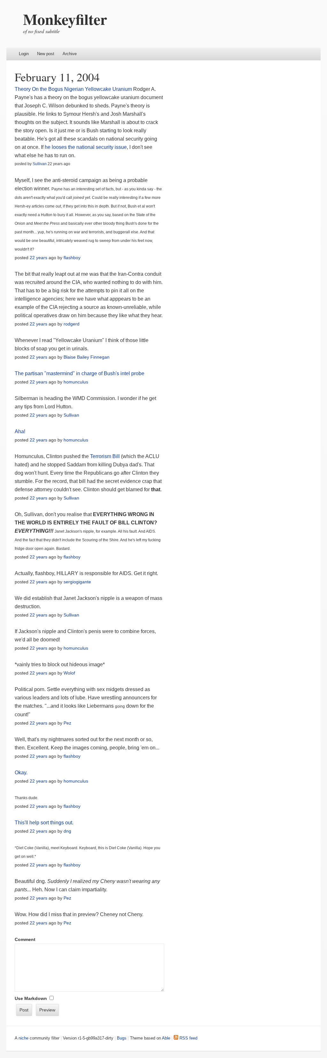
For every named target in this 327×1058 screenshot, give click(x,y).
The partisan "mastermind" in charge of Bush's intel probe (79, 373)
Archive (70, 53)
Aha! (20, 431)
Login (24, 53)
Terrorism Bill (105, 456)
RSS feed (187, 1038)
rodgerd (72, 323)
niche (23, 1038)
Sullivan (40, 164)
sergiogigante (77, 581)
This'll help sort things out (43, 822)
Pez (67, 723)
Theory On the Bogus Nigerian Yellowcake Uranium (73, 89)
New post (45, 53)
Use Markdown (31, 998)
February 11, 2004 (57, 76)
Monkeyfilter (65, 19)
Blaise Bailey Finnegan (87, 357)
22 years (38, 257)
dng (67, 831)
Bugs (121, 1038)
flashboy (72, 257)
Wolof (69, 672)
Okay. (21, 772)
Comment (25, 939)
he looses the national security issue (86, 147)
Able (166, 1038)
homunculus (76, 381)
